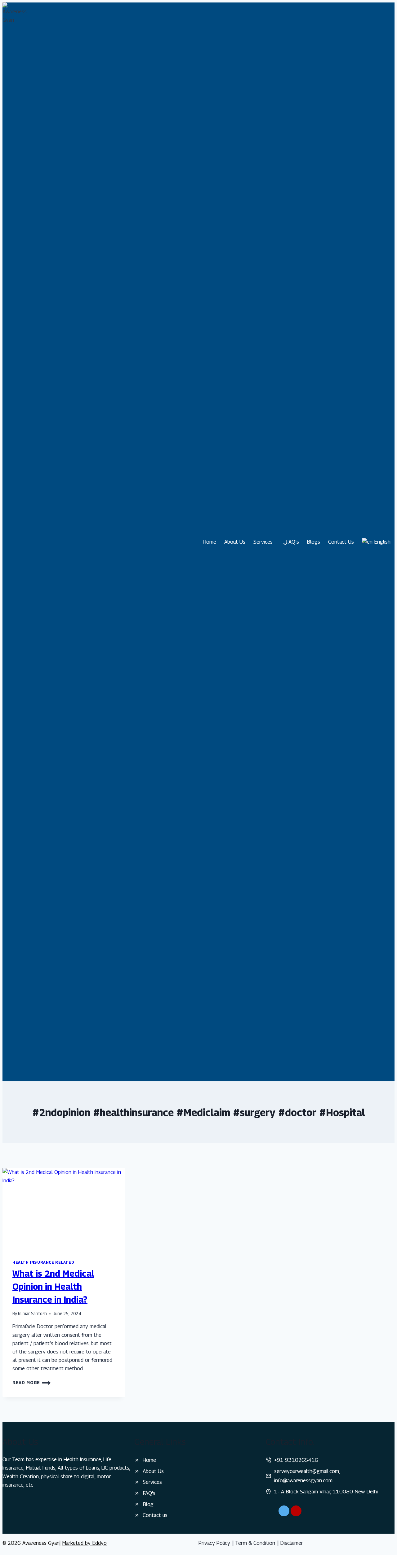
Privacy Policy (214, 1543)
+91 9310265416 (296, 1460)
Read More (31, 1382)
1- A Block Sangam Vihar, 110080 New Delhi (326, 1491)
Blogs (313, 542)
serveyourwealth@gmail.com (306, 1471)
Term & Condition (255, 1543)
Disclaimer (291, 1543)
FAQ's (149, 1493)
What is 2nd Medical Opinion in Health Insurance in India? (53, 1286)
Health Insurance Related (43, 1262)
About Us (234, 542)
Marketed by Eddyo (84, 1543)
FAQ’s (292, 542)
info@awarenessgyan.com (303, 1480)
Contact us (155, 1515)
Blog (148, 1504)
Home (209, 542)
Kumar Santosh (32, 1313)
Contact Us (341, 542)
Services (152, 1482)
